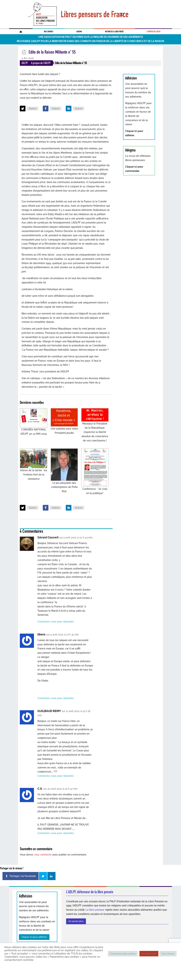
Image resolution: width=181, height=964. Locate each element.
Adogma (79, 31)
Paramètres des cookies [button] (123, 953)
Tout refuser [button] (167, 953)
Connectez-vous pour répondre (55, 621)
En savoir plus (76, 921)
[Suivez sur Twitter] (22, 108)
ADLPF (25, 63)
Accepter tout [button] (149, 953)
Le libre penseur (95, 909)
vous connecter (43, 854)
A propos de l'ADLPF (41, 63)
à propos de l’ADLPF (153, 31)
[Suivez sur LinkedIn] (68, 108)
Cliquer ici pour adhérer (34, 937)
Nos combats (48, 31)
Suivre (32, 108)
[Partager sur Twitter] (43, 876)
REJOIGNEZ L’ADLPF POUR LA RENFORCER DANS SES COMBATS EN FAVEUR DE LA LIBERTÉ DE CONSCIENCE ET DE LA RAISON (90, 41)
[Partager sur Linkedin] (51, 876)
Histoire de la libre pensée (114, 31)
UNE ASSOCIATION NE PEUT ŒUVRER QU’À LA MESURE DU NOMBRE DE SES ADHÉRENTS (90, 36)
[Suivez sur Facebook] (45, 108)
